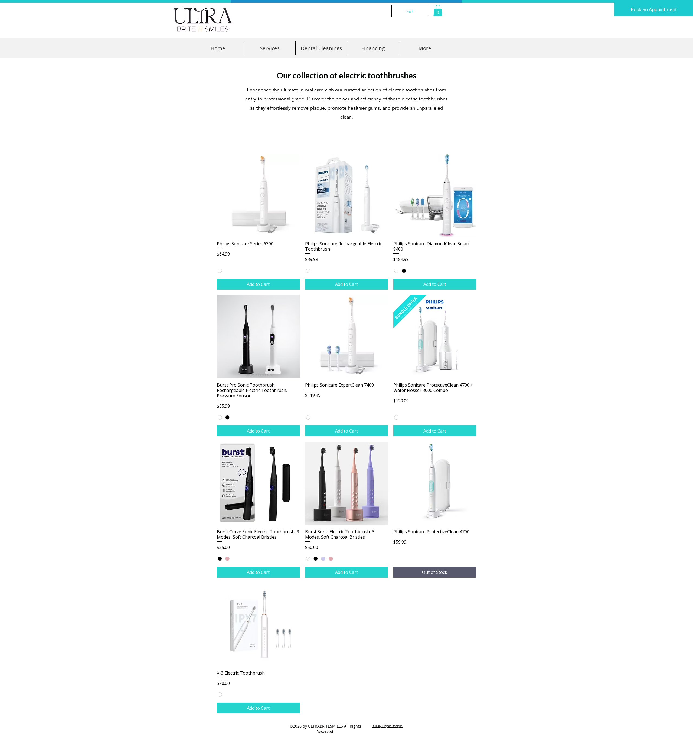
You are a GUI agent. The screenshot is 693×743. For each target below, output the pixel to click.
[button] (438, 10)
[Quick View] (258, 195)
